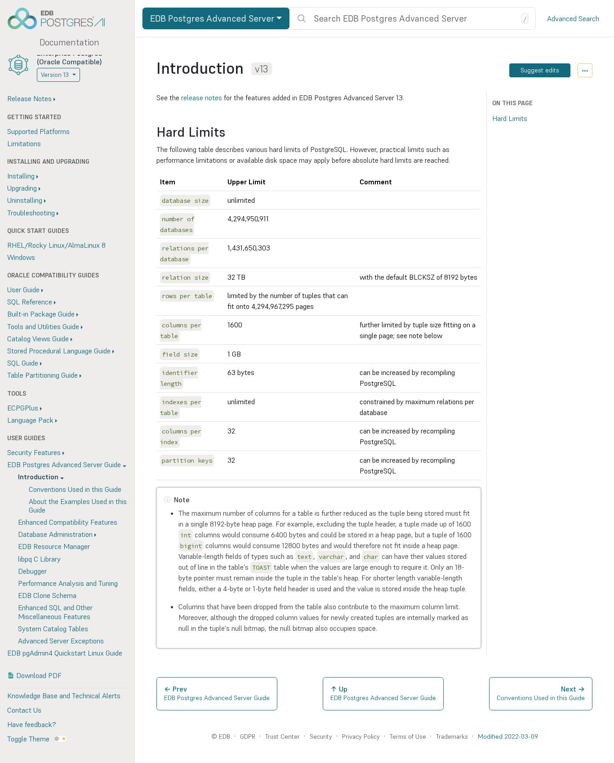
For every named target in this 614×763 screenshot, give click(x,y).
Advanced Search (573, 18)
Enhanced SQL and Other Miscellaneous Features (55, 611)
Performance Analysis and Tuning (68, 583)
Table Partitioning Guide (42, 374)
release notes (201, 97)
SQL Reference (29, 301)
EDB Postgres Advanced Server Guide (64, 464)
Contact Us (24, 709)
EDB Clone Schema (47, 595)
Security (321, 736)
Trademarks (452, 736)
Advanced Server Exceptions (61, 640)
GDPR (247, 736)
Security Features (34, 452)
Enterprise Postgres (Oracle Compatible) (69, 57)
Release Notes (29, 98)
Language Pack (30, 419)
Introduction (38, 476)
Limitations (24, 143)
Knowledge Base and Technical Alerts (63, 695)
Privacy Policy (361, 736)
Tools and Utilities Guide (43, 326)
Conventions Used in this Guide (75, 489)
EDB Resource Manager (54, 546)
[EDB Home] (61, 18)
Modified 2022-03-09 (508, 736)
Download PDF (39, 675)
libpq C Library (39, 558)
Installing (21, 175)
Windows (21, 257)
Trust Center (282, 736)
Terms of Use (408, 736)
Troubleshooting (31, 212)
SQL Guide (22, 362)
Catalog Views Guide (38, 338)
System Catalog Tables (53, 628)
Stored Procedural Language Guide (59, 350)
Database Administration (55, 534)
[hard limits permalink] (229, 132)
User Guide (23, 289)
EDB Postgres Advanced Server (212, 18)
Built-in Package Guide (41, 313)
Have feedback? (31, 724)
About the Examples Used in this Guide (78, 505)
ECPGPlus (22, 407)
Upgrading (22, 187)
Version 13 (55, 75)
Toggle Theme (28, 738)
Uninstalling (24, 200)
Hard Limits (509, 118)
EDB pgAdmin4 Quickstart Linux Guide (64, 652)
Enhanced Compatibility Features (67, 522)
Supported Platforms (38, 131)
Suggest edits (540, 70)
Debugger (32, 571)
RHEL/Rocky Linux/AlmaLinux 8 (56, 245)
